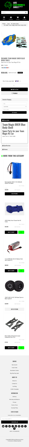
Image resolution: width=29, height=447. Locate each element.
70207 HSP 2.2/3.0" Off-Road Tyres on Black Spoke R (14, 298)
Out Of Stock (14, 309)
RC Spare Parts (15, 23)
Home (3, 23)
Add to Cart (15, 89)
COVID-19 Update (15, 389)
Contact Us (14, 383)
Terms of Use (14, 405)
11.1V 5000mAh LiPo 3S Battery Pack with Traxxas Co (14, 260)
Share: (3, 67)
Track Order (14, 367)
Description (6, 120)
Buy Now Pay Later (14, 373)
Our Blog (15, 386)
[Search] (26, 12)
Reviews (5, 149)
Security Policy (14, 408)
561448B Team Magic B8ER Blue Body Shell (15, 25)
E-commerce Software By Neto (14, 441)
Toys (8, 23)
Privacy (14, 402)
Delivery (14, 396)
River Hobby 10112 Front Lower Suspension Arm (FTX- (12, 336)
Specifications (6, 146)
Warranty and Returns (14, 399)
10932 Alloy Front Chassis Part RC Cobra (13, 221)
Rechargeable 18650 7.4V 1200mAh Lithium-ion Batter (13, 183)
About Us (14, 380)
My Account (14, 364)
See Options (14, 194)
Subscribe (13, 422)
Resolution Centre (14, 370)
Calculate (15, 112)
